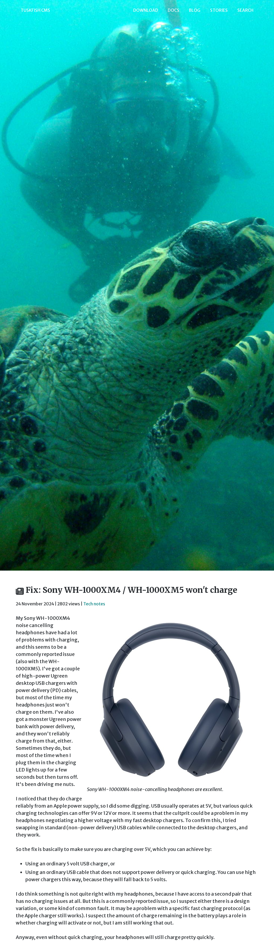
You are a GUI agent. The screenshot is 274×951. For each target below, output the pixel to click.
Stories (219, 10)
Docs (173, 10)
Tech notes (94, 603)
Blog (194, 10)
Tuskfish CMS (35, 10)
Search (245, 10)
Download (145, 10)
